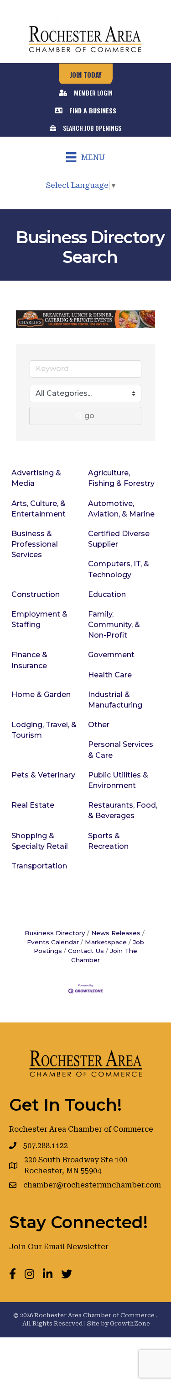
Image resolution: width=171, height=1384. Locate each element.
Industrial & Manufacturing (115, 699)
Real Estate (32, 805)
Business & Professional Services (34, 544)
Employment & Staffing (39, 619)
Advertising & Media (36, 478)
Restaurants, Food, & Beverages (122, 810)
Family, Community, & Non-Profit (114, 624)
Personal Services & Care (120, 749)
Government (111, 654)
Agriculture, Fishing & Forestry (121, 478)
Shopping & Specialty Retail (39, 841)
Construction (35, 594)
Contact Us (86, 950)
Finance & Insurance (29, 660)
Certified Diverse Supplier (119, 538)
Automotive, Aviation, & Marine (121, 508)
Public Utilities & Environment (118, 780)
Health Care (110, 675)
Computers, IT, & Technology (118, 569)
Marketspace (106, 942)
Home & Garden (41, 694)
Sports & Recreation (108, 841)
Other (98, 724)
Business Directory (55, 933)
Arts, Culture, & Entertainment (38, 508)
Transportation (39, 866)
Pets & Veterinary (43, 775)
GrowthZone (130, 1323)
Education (107, 594)
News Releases (115, 933)
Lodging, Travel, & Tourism (44, 730)
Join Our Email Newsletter (59, 1246)
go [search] (89, 415)
